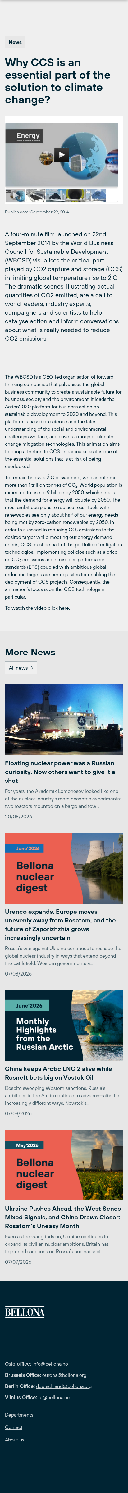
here (64, 608)
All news (18, 668)
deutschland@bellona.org (64, 1386)
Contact (13, 1427)
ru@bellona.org (54, 1397)
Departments (19, 1415)
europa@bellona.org (64, 1375)
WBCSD (24, 377)
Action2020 (18, 406)
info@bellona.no (50, 1364)
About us (14, 1439)
